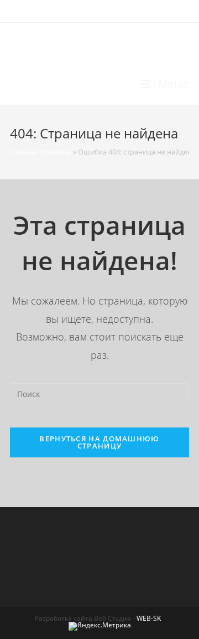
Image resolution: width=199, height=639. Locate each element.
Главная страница (40, 152)
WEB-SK (149, 618)
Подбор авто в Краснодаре (97, 43)
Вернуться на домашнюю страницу (99, 442)
